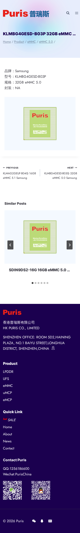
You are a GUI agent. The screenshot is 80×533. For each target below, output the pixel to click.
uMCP (7, 392)
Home (7, 427)
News (7, 441)
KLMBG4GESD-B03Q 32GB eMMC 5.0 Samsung (60, 173)
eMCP (7, 399)
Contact (8, 448)
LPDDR (8, 371)
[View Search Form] (68, 13)
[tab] (32, 283)
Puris (20, 520)
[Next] (70, 244)
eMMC (8, 385)
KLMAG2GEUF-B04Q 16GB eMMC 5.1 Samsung (19, 173)
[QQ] (42, 521)
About (7, 434)
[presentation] (40, 237)
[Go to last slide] (10, 244)
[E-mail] (50, 521)
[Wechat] (33, 521)
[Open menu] (76, 13)
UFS (6, 378)
